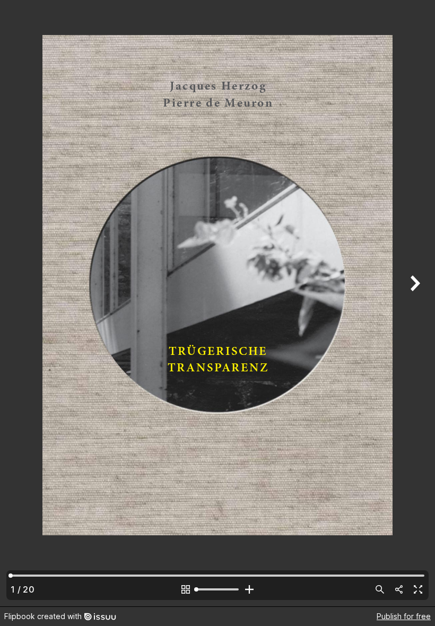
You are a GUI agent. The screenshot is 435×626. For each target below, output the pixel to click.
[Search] (379, 589)
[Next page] (414, 303)
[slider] (217, 589)
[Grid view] (185, 589)
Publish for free (404, 616)
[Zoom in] (249, 589)
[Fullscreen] (418, 589)
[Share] (398, 589)
